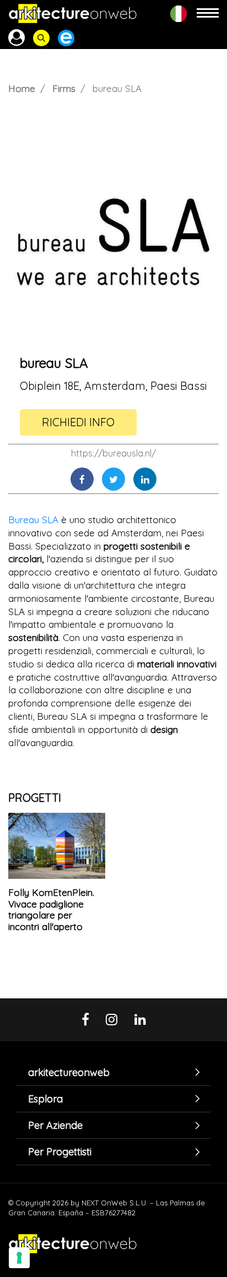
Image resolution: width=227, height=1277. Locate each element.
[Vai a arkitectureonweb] (72, 13)
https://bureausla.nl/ (113, 453)
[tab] (113, 1072)
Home (21, 88)
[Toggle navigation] (208, 13)
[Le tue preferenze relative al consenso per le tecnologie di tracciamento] (19, 1257)
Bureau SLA (33, 519)
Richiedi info (78, 422)
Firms (63, 88)
